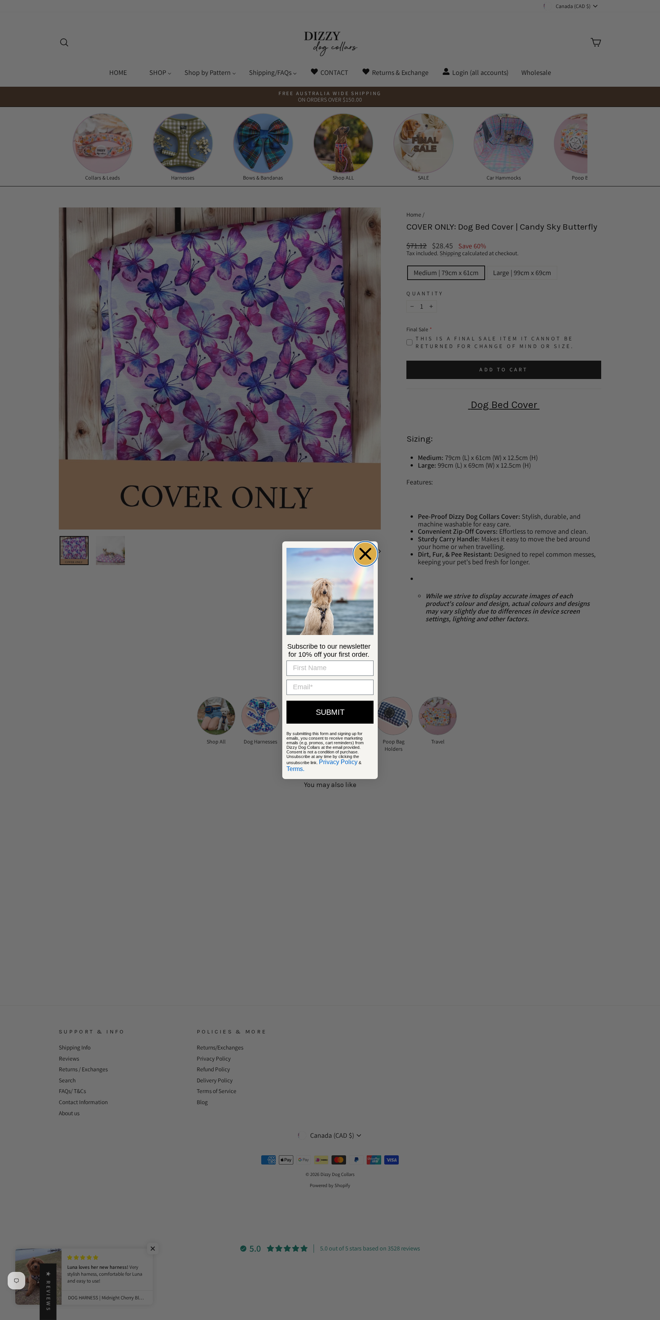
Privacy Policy (338, 762)
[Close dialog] (365, 553)
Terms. (295, 769)
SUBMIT (330, 712)
